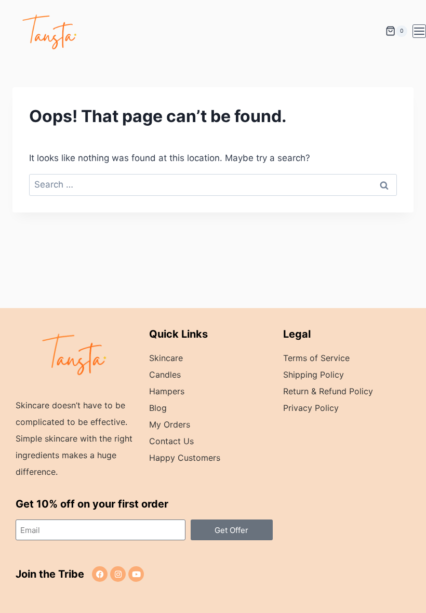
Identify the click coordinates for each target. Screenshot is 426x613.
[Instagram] (118, 574)
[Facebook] (100, 574)
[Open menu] (419, 31)
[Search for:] (213, 184)
